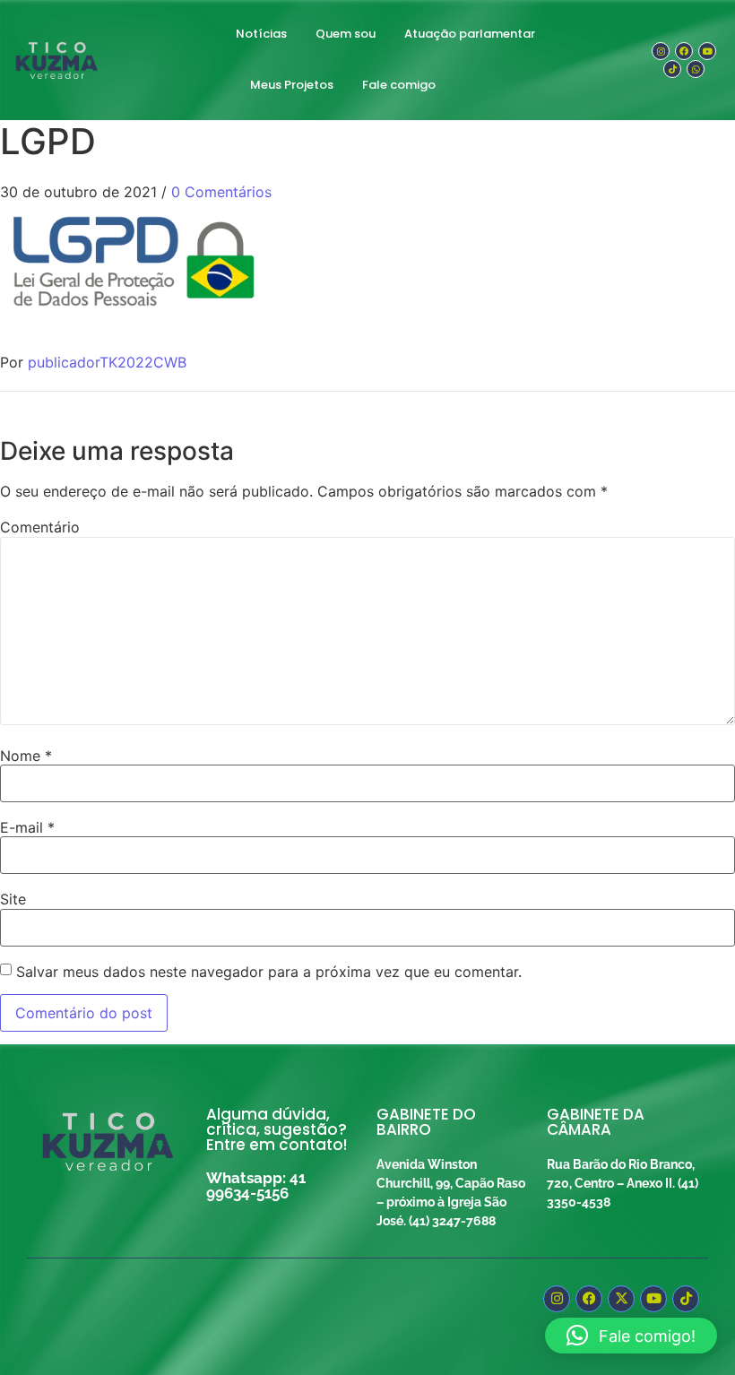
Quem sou (346, 33)
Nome (26, 755)
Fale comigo (399, 84)
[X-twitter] (621, 1298)
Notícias (261, 33)
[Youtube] (707, 51)
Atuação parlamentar (469, 33)
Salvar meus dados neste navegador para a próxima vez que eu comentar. (269, 971)
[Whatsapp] (696, 69)
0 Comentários (221, 192)
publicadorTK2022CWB (107, 362)
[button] (631, 1335)
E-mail (27, 827)
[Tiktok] (672, 69)
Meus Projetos (291, 84)
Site (13, 899)
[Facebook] (684, 51)
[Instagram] (661, 51)
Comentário (40, 527)
